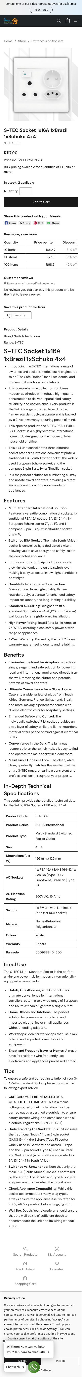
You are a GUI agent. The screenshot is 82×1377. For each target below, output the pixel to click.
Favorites (56, 1269)
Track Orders (25, 1269)
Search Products (25, 1254)
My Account (57, 1254)
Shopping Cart (25, 1284)
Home (8, 41)
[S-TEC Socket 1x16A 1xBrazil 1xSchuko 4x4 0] (41, 84)
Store (22, 41)
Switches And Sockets (47, 41)
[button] (41, 10)
